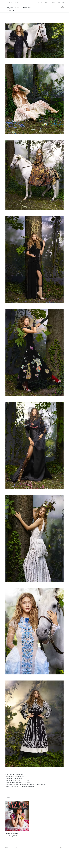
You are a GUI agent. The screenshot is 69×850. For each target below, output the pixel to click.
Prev (6, 847)
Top (15, 847)
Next (61, 847)
